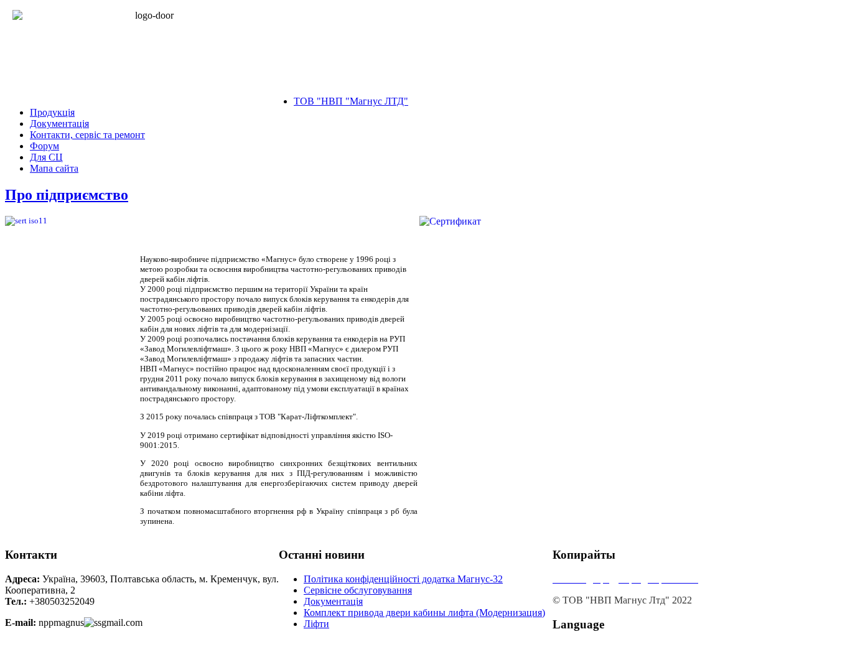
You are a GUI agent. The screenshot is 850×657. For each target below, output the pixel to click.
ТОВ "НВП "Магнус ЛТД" (351, 101)
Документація (59, 123)
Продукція (52, 112)
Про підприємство (66, 195)
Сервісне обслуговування (358, 590)
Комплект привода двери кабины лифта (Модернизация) (424, 612)
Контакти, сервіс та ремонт (87, 134)
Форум (44, 146)
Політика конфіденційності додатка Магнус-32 (403, 579)
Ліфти (316, 623)
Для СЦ (46, 157)
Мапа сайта (54, 168)
